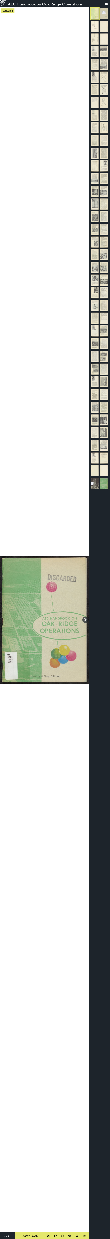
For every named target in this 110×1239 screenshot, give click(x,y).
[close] (106, 4)
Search (9, 10)
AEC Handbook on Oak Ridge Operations (45, 4)
